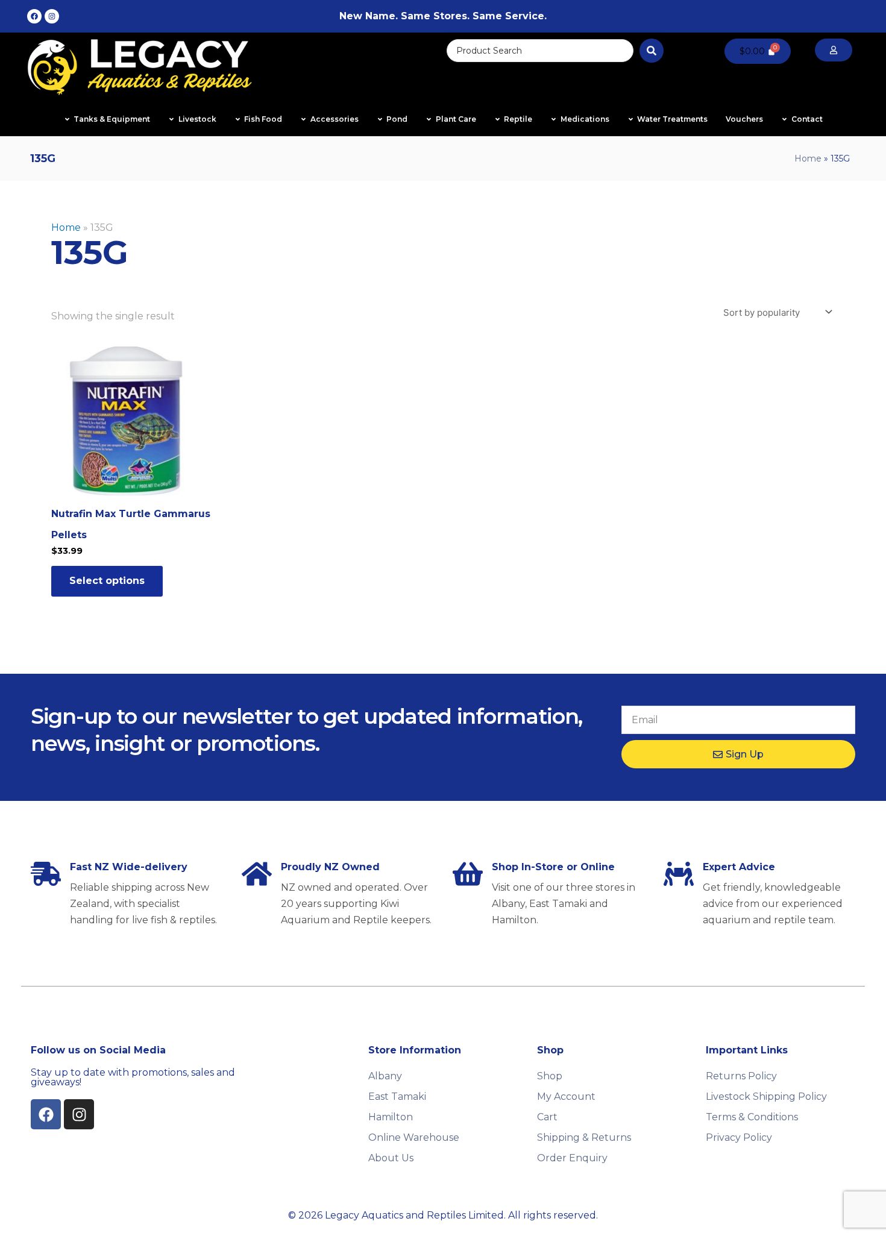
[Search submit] (651, 51)
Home (808, 158)
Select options (107, 580)
